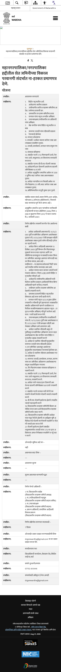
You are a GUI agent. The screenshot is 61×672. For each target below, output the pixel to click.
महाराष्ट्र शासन (15, 8)
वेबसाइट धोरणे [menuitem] (30, 601)
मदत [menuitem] (30, 609)
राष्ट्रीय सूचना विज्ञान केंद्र (38, 627)
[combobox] (53, 2)
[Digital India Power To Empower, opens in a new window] (30, 666)
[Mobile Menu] (55, 18)
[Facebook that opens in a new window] (28, 60)
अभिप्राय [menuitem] (30, 617)
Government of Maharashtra (44, 8)
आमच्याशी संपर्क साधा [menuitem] (30, 613)
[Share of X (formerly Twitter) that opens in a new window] (31, 60)
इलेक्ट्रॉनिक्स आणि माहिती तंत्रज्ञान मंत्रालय (18, 629)
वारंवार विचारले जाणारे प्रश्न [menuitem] (30, 605)
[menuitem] (7, 2)
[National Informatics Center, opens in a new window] (30, 654)
